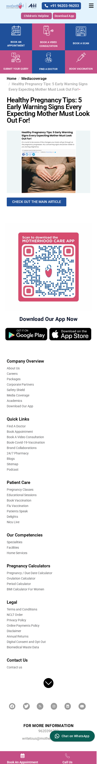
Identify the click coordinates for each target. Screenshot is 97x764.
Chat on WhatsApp (75, 736)
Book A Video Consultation (25, 437)
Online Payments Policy (23, 625)
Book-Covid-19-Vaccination (26, 442)
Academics (14, 401)
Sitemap (12, 464)
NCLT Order (15, 615)
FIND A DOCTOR (48, 69)
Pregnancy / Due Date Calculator (29, 573)
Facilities (13, 547)
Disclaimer (14, 631)
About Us (13, 368)
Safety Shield (16, 390)
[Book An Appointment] (22, 755)
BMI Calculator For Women (25, 589)
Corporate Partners (20, 384)
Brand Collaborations (22, 448)
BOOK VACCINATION (81, 68)
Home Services (17, 553)
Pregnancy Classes (20, 489)
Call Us (67, 762)
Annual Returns (17, 636)
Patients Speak (17, 511)
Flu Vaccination (17, 506)
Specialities (14, 542)
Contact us (14, 667)
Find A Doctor (16, 426)
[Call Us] (67, 755)
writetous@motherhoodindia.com (48, 738)
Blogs (11, 458)
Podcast (12, 469)
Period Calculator (19, 584)
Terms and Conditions (22, 609)
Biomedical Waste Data (23, 647)
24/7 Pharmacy (18, 453)
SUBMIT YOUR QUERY (15, 68)
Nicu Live (13, 522)
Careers (12, 373)
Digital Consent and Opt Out (26, 642)
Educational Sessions (22, 495)
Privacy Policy (16, 620)
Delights (12, 516)
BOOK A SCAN (81, 43)
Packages (14, 379)
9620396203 (48, 731)
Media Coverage (18, 395)
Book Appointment (20, 431)
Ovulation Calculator (21, 578)
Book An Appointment (22, 762)
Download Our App (20, 406)
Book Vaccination (19, 500)
